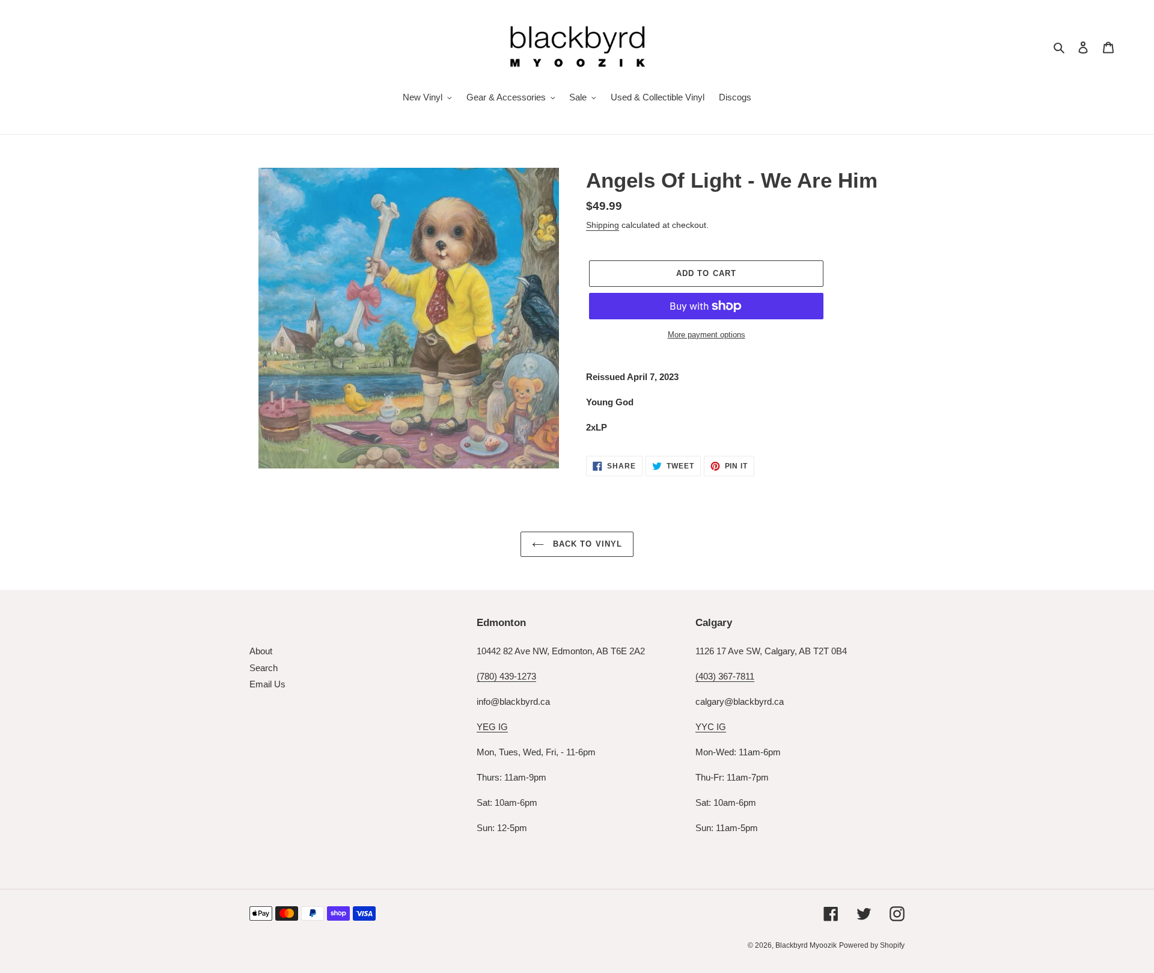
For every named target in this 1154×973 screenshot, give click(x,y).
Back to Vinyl (586, 543)
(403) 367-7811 (724, 676)
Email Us (267, 684)
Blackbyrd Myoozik (806, 945)
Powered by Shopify (872, 945)
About (260, 651)
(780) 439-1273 (506, 676)
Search (263, 668)
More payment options (706, 334)
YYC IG (710, 727)
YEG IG (492, 727)
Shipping (602, 225)
